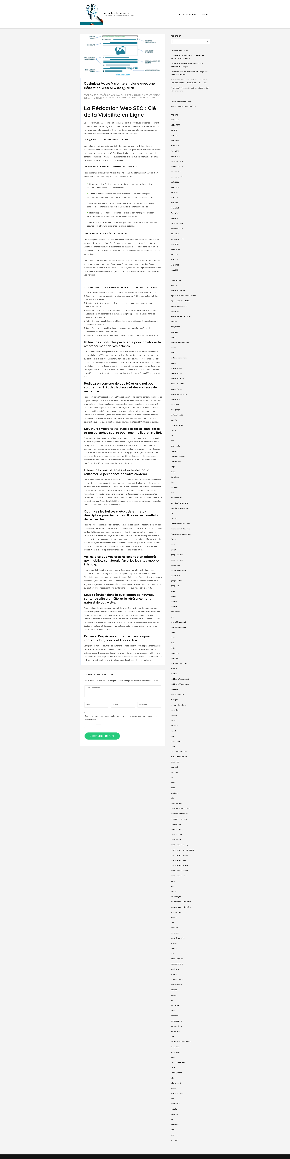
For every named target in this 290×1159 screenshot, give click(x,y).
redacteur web (176, 803)
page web (174, 767)
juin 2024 (174, 254)
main (173, 643)
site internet (175, 969)
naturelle (174, 725)
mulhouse (174, 715)
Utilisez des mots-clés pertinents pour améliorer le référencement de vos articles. (121, 292)
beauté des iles (176, 373)
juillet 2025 (175, 187)
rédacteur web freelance (180, 808)
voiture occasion (177, 1093)
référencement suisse (179, 876)
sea (172, 886)
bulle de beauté (177, 415)
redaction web (176, 834)
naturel (173, 720)
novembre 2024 (177, 228)
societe (173, 995)
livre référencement (178, 622)
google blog (175, 565)
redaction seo (176, 824)
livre (172, 617)
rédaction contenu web (179, 813)
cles (172, 440)
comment (174, 451)
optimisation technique (94, 95)
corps (173, 466)
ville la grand (176, 1083)
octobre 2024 (176, 234)
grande (173, 596)
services (174, 943)
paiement (174, 772)
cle (172, 435)
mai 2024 (174, 259)
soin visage (175, 1005)
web (172, 1098)
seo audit (174, 927)
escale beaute (176, 498)
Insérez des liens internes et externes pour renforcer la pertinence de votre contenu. (122, 310)
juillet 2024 (175, 249)
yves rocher (175, 1140)
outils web (175, 762)
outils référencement (179, 751)
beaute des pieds (177, 384)
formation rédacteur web (180, 523)
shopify (173, 948)
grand (173, 591)
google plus (175, 575)
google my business (178, 570)
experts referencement (179, 508)
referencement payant (179, 871)
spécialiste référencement (181, 1041)
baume (173, 363)
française (174, 539)
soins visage (175, 1031)
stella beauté (176, 1047)
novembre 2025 (177, 166)
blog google (175, 409)
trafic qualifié (114, 97)
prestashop (175, 793)
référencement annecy (179, 845)
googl (173, 544)
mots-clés (145, 94)
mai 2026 (174, 135)
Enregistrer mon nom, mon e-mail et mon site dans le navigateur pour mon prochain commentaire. (121, 718)
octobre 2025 (176, 171)
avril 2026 (175, 140)
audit (173, 352)
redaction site (176, 829)
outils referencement (179, 757)
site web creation (177, 979)
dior (172, 482)
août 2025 (175, 182)
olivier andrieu (176, 741)
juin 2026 (174, 130)
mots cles (175, 710)
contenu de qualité (92, 94)
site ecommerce (177, 964)
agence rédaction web (179, 306)
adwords (174, 285)
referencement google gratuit (182, 850)
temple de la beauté (178, 1062)
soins (173, 1010)
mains (173, 648)
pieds (173, 788)
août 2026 (175, 120)
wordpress (175, 1124)
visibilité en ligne (128, 97)
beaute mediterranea (179, 394)
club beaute (175, 446)
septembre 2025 (177, 177)
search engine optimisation (181, 902)
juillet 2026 (175, 125)
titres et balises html (97, 97)
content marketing (178, 456)
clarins (173, 430)
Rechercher (176, 36)
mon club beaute (177, 694)
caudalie (174, 420)
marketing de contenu (179, 663)
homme (174, 601)
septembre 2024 (177, 239)
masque (174, 668)
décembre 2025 (177, 161)
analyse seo (175, 327)
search (173, 891)
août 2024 (175, 244)
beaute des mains (177, 378)
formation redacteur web (180, 529)
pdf (172, 777)
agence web (175, 311)
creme (173, 472)
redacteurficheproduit (94, 99)
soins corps (175, 1015)
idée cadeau (175, 611)
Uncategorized (176, 1073)
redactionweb (176, 839)
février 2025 (175, 213)
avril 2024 (175, 265)
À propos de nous (188, 14)
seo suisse (175, 933)
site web (174, 974)
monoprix (174, 700)
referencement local (179, 860)
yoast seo (174, 1135)
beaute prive (175, 399)
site (172, 953)
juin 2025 (174, 192)
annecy (173, 337)
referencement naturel (179, 865)
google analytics (177, 560)
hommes (174, 606)
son (172, 1036)
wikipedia (174, 1114)
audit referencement (179, 358)
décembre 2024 (177, 223)
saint (173, 881)
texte (173, 1067)
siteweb (174, 990)
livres (173, 632)
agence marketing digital (180, 301)
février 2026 (175, 151)
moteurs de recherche (130, 94)
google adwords (177, 555)
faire (172, 513)
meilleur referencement (180, 679)
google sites (175, 586)
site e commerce (177, 959)
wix (172, 1119)
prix (172, 798)
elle (172, 492)
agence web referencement (181, 316)
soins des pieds (176, 1021)
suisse (173, 1057)
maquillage (175, 653)
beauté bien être (177, 368)
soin (172, 1000)
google (173, 549)
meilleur (174, 674)
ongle (173, 746)
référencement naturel (131, 95)
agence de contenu (178, 290)
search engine (176, 896)
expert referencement (179, 503)
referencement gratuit (179, 855)
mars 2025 (175, 208)
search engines (176, 912)
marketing (175, 658)
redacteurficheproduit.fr (118, 13)
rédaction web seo (112, 95)
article (173, 347)
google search (176, 580)
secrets (173, 917)
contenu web (176, 461)
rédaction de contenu (179, 819)
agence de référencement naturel (183, 295)
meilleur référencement (180, 684)
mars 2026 (175, 146)
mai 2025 (174, 197)
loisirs (173, 637)
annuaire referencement (180, 342)
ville (172, 1078)
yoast (173, 1129)
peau (173, 782)
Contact (206, 14)
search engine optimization (181, 907)
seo (172, 922)
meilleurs (174, 689)
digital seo (175, 477)
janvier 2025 (175, 218)
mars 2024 (175, 270)
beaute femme (176, 389)
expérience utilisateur (111, 94)
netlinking (154, 94)
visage (173, 1088)
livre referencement (178, 627)
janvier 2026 (175, 156)
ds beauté (174, 487)
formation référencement (181, 534)
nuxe (173, 736)
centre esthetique (177, 425)
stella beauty (176, 1052)
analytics (174, 332)
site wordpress (176, 984)
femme (173, 518)
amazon (174, 321)
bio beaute (175, 404)
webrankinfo (175, 1104)
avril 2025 (175, 203)
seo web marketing (178, 938)
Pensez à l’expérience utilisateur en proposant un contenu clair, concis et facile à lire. (122, 335)
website (174, 1109)
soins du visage (176, 1026)
